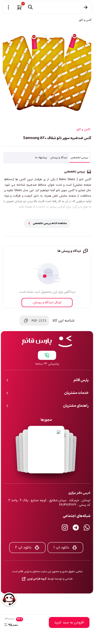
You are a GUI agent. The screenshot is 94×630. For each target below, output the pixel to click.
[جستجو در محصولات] (30, 7)
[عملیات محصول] (8, 7)
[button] (19, 7)
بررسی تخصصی (79, 158)
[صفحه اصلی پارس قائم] (47, 341)
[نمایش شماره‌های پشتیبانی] (47, 355)
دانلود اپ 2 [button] (23, 547)
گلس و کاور (83, 129)
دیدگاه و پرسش (58, 158)
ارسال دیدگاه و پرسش (47, 302)
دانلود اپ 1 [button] (61, 547)
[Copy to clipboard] (26, 320)
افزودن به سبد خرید (69, 622)
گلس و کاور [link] (85, 20)
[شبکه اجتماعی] (86, 527)
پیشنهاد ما (41, 158)
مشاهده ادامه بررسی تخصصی (50, 223)
